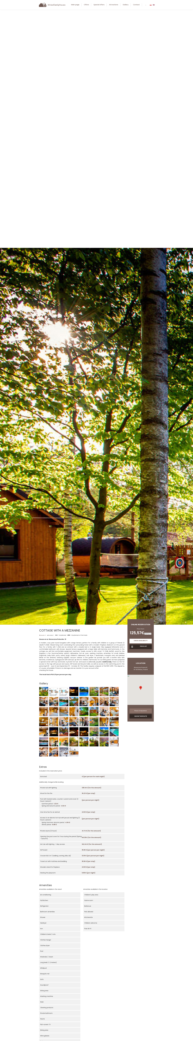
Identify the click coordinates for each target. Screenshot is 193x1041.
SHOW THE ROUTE (140, 716)
